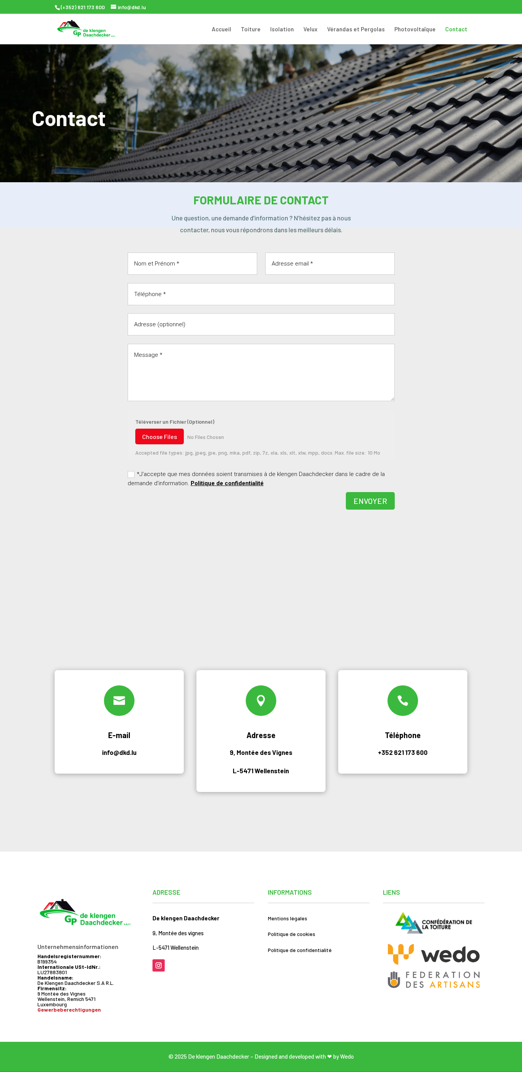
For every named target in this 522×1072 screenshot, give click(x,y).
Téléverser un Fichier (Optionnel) (174, 421)
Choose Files (159, 436)
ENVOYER (370, 500)
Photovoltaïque (415, 29)
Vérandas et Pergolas (356, 29)
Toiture (251, 29)
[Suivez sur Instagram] (158, 965)
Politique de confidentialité (227, 483)
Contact (456, 29)
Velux (310, 29)
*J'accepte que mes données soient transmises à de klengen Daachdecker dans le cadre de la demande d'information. (256, 479)
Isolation (282, 29)
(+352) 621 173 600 (83, 7)
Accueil (221, 29)
